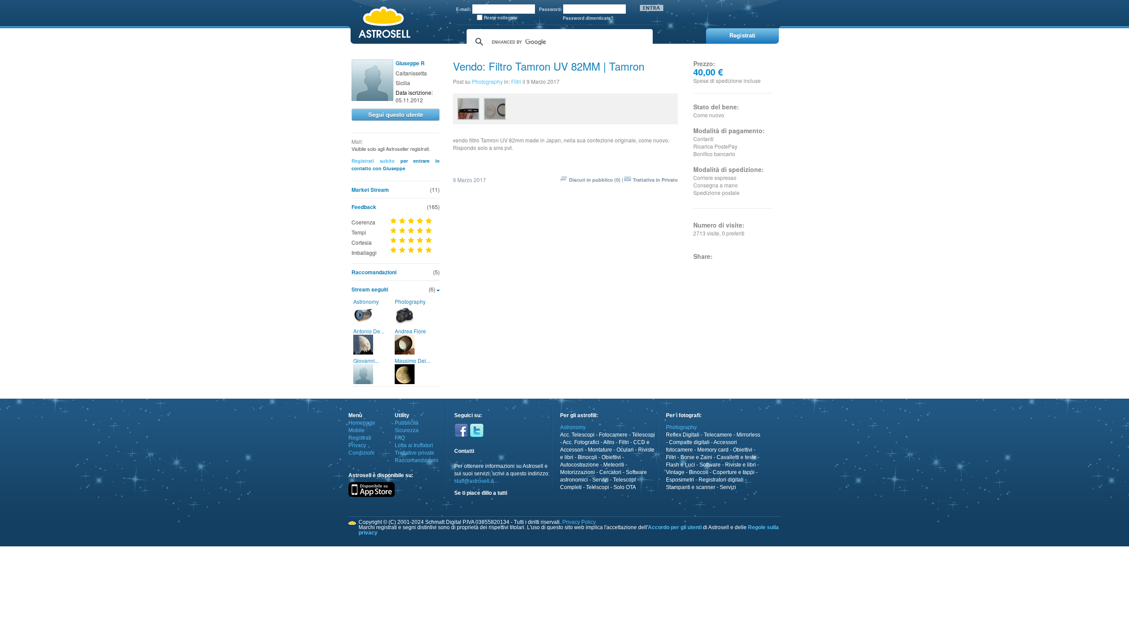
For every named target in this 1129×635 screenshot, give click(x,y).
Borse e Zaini (696, 457)
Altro (608, 442)
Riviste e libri (740, 465)
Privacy (357, 445)
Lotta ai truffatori (414, 445)
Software (710, 465)
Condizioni (361, 453)
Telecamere (718, 435)
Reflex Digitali (682, 435)
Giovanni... (366, 360)
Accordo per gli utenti (675, 527)
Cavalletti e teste (736, 457)
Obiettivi (611, 457)
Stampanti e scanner (690, 487)
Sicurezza (407, 430)
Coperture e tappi (734, 472)
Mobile (356, 430)
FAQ (400, 438)
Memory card (713, 450)
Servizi (600, 480)
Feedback (363, 207)
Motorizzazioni (577, 472)
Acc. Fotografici (581, 442)
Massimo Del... (412, 360)
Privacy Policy (579, 522)
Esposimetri (680, 480)
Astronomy (366, 301)
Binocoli (587, 457)
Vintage (675, 472)
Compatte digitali (689, 442)
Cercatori (610, 472)
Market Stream (370, 190)
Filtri (516, 81)
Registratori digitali (721, 480)
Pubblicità (407, 423)
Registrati (359, 438)
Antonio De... (368, 331)
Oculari (625, 450)
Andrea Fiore (410, 331)
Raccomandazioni (373, 272)
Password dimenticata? (588, 18)
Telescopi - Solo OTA (611, 487)
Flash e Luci (680, 465)
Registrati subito (373, 160)
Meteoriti (613, 465)
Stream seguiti (369, 289)
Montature (600, 450)
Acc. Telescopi (577, 435)
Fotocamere (613, 435)
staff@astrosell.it (473, 481)
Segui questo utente (395, 114)
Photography (410, 301)
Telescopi (643, 435)
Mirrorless (748, 435)
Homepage (361, 423)
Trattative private (414, 453)
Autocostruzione (579, 465)
